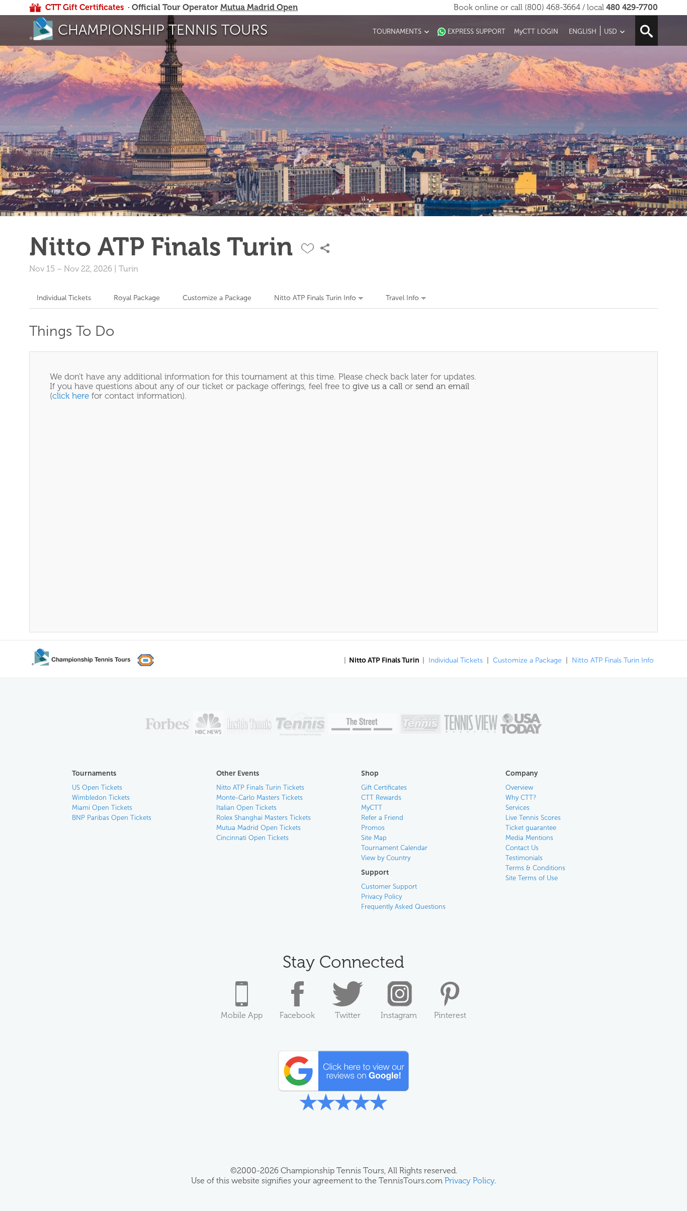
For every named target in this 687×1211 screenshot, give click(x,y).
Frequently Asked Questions (403, 906)
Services (517, 807)
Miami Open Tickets (102, 807)
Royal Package (137, 298)
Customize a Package (217, 298)
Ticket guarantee (530, 827)
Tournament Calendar (394, 848)
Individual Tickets (64, 298)
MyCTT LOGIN (536, 31)
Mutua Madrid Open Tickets (258, 827)
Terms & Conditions (535, 868)
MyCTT (371, 807)
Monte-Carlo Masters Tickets (259, 797)
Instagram (399, 1015)
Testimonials (524, 858)
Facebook (297, 1015)
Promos (373, 827)
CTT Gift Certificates (84, 7)
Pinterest (450, 1015)
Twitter (348, 1015)
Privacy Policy (381, 896)
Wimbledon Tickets (101, 797)
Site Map (374, 838)
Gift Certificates (384, 787)
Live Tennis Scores (533, 817)
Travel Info (402, 298)
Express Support (476, 31)
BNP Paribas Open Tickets (111, 817)
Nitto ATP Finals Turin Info (315, 298)
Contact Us (522, 848)
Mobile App (242, 1015)
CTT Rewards (381, 797)
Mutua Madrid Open (259, 7)
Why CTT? (520, 797)
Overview (519, 787)
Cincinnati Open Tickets (252, 838)
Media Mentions (529, 838)
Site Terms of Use (531, 878)
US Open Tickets (97, 787)
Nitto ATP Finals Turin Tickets (260, 787)
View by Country (385, 858)
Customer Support (389, 886)
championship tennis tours (163, 30)
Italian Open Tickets (246, 807)
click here (70, 396)
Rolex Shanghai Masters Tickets (263, 817)
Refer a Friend (382, 817)
